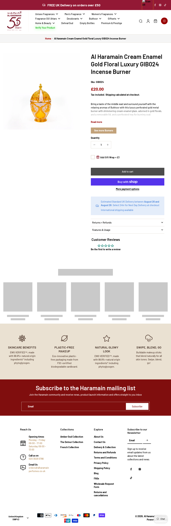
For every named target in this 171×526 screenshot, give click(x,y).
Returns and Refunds (105, 452)
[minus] (94, 144)
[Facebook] (155, 5)
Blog (96, 473)
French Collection (69, 447)
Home (48, 38)
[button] (127, 172)
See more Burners (103, 130)
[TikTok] (165, 5)
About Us (98, 436)
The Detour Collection (71, 442)
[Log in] (148, 21)
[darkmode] (164, 21)
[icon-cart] (155, 21)
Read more (96, 122)
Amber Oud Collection (71, 436)
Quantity (95, 137)
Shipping (110, 94)
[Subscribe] (147, 440)
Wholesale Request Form (104, 485)
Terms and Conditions (105, 457)
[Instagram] (160, 5)
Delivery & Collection (105, 447)
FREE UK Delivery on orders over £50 (73, 5)
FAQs (96, 478)
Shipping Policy (102, 468)
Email (31, 406)
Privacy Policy (101, 462)
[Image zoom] (41, 91)
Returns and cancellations (101, 494)
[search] (140, 21)
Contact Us (99, 442)
